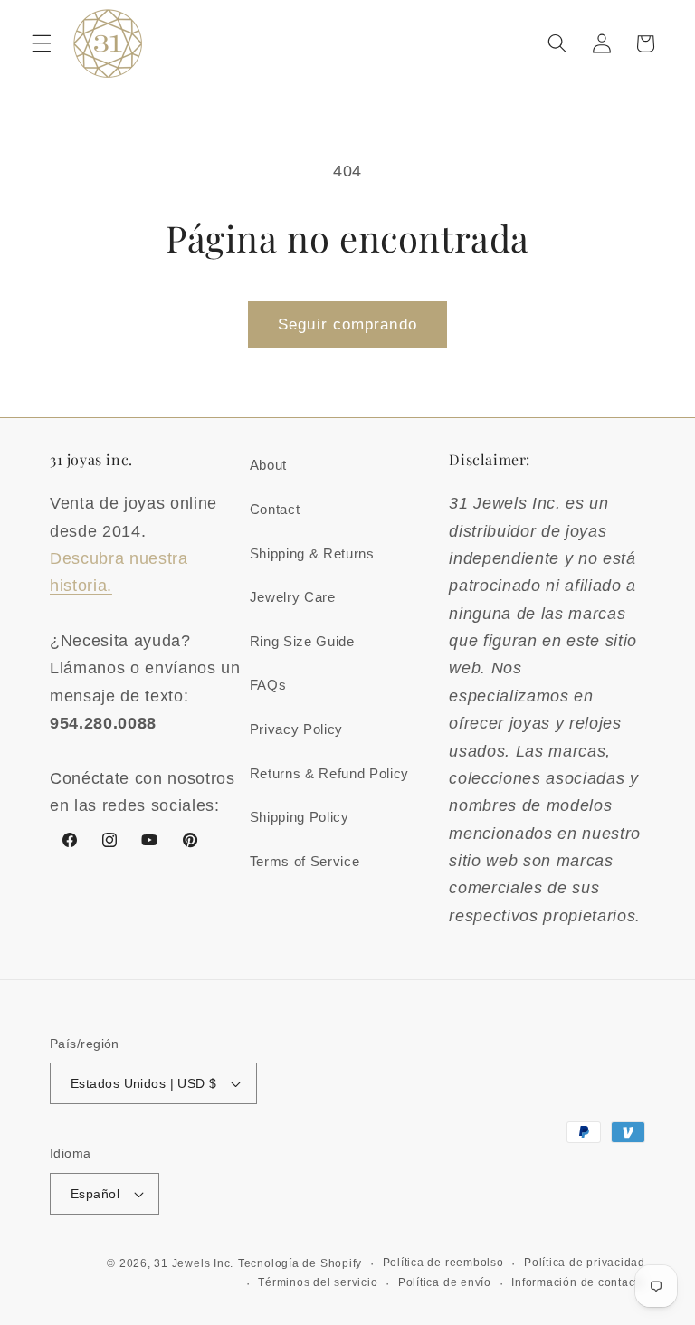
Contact (275, 509)
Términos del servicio (317, 1282)
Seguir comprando (347, 324)
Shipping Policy (299, 817)
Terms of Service (305, 861)
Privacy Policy (296, 729)
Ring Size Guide (302, 641)
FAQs (268, 684)
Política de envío (444, 1282)
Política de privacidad (584, 1262)
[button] (41, 43)
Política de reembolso (443, 1262)
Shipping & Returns (312, 553)
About (268, 464)
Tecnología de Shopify (300, 1263)
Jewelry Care (293, 597)
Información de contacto (578, 1282)
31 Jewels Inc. (193, 1263)
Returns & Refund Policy (329, 773)
